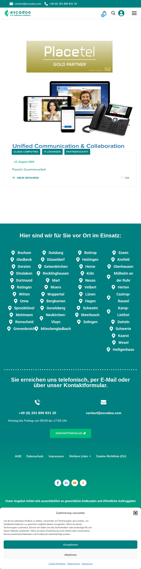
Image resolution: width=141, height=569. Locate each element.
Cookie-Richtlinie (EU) (111, 456)
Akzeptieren (70, 544)
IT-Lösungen (52, 152)
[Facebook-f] (58, 483)
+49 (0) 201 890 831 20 (63, 4)
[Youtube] (74, 483)
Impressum (87, 563)
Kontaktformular (69, 433)
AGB (18, 456)
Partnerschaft (77, 152)
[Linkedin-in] (66, 483)
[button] (135, 513)
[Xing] (83, 483)
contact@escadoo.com (28, 4)
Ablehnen (70, 555)
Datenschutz (73, 563)
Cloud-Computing (26, 152)
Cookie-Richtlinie (57, 563)
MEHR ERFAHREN (27, 178)
